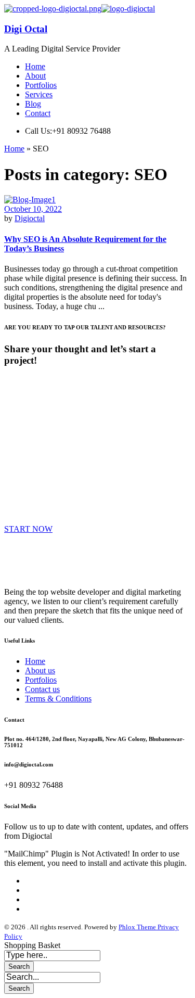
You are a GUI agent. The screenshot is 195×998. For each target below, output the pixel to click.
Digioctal (30, 218)
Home (14, 148)
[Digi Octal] (52, 8)
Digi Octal (25, 28)
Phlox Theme (138, 927)
